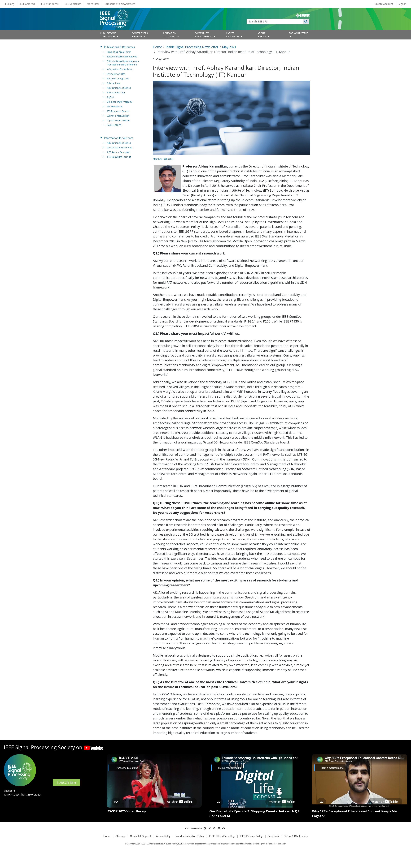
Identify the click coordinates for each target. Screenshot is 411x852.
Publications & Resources (119, 47)
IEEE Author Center (117, 152)
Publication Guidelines (119, 87)
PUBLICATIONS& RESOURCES (108, 35)
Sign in (402, 4)
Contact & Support (140, 836)
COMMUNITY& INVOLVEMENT (204, 35)
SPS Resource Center (118, 111)
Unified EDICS (114, 125)
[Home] (115, 12)
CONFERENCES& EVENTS (140, 35)
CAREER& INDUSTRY (233, 35)
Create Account (384, 4)
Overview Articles (116, 73)
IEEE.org (9, 4)
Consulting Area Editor (119, 51)
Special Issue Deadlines (119, 147)
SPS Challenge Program (119, 101)
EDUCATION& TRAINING (170, 35)
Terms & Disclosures (296, 836)
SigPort (110, 97)
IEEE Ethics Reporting (222, 836)
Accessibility (163, 836)
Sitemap (120, 836)
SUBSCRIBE (65, 782)
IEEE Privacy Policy (251, 836)
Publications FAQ (116, 92)
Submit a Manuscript (118, 115)
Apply (306, 21)
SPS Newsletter (115, 106)
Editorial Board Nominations (122, 56)
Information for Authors (119, 69)
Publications (113, 83)
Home (157, 47)
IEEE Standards (49, 4)
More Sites (93, 4)
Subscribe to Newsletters (120, 4)
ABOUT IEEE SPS (262, 35)
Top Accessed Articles (118, 120)
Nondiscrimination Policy (189, 836)
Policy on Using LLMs (118, 78)
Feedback (273, 836)
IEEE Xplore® (27, 4)
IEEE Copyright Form (117, 156)
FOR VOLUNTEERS (298, 33)
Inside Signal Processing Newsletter (192, 47)
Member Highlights (163, 158)
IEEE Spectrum (72, 4)
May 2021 (229, 47)
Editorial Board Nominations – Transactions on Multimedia (123, 63)
